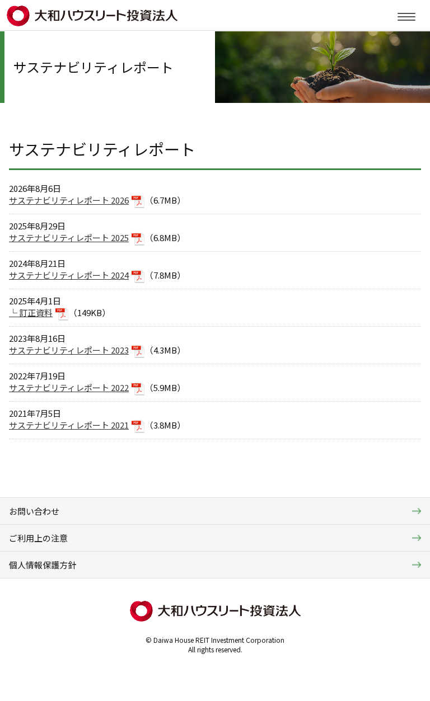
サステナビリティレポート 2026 (69, 200)
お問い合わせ (34, 511)
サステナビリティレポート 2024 (69, 275)
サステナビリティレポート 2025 (69, 237)
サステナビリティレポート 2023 (69, 350)
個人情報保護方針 (42, 565)
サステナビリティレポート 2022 (69, 387)
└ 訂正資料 (31, 312)
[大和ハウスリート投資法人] (93, 19)
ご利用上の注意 (38, 538)
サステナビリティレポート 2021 (69, 425)
